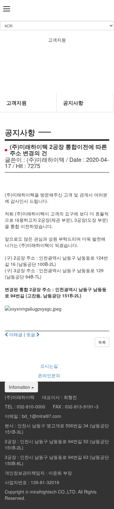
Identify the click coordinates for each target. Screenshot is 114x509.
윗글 (31, 334)
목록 (102, 342)
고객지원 (16, 102)
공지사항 (73, 102)
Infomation (20, 387)
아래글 (15, 334)
